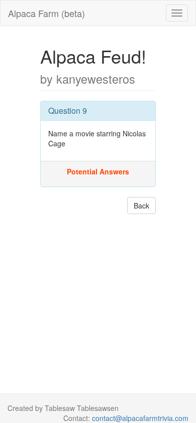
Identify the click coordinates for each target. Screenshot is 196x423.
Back (141, 205)
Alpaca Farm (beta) (46, 13)
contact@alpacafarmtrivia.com (140, 418)
